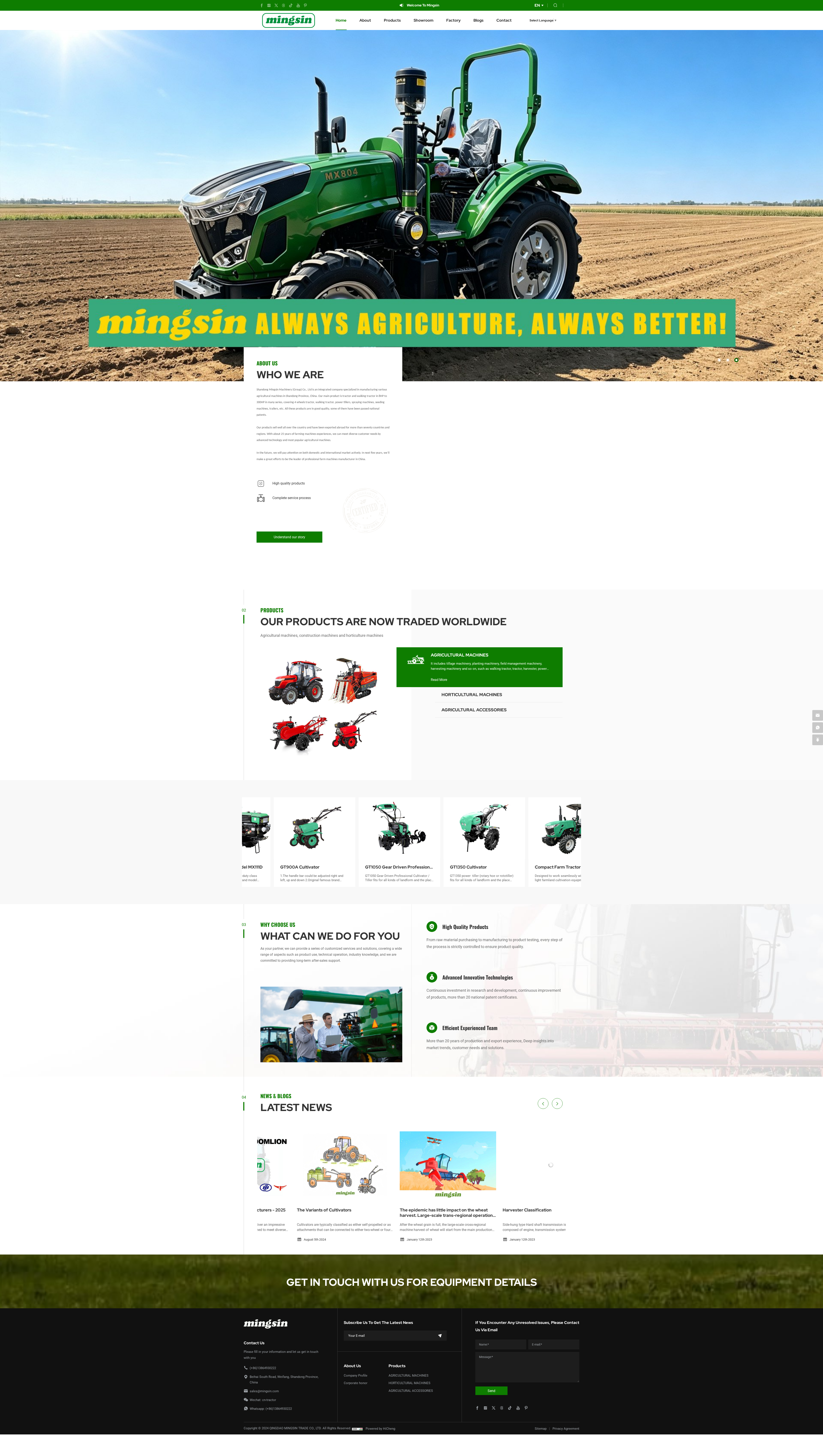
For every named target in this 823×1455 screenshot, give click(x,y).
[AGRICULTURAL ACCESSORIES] (415, 715)
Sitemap (541, 1428)
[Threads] (283, 5)
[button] (719, 360)
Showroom (423, 20)
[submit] (440, 1335)
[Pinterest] (305, 5)
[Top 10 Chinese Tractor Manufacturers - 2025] (514, 1165)
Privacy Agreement (566, 1428)
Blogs (478, 20)
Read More (439, 679)
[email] (817, 715)
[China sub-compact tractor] (454, 828)
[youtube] (298, 5)
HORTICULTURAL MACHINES (472, 694)
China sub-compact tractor (447, 867)
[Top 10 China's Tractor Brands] (308, 1165)
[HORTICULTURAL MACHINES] (415, 700)
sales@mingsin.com (264, 1391)
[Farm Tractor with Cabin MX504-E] (539, 828)
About (365, 20)
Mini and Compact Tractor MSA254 (361, 867)
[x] (276, 5)
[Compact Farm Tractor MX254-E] (284, 828)
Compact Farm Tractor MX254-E (283, 867)
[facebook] (261, 5)
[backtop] (817, 739)
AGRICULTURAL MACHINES (459, 655)
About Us (352, 1365)
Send (491, 1390)
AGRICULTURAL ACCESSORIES (474, 710)
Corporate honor (355, 1383)
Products (392, 20)
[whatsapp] (817, 727)
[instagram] (269, 5)
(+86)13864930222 (263, 1368)
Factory (453, 20)
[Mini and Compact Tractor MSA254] (369, 828)
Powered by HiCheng (380, 1428)
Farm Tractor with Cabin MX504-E (538, 867)
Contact (504, 20)
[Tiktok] (290, 5)
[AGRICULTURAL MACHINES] (415, 660)
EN (537, 5)
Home (341, 20)
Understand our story (289, 537)
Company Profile (355, 1375)
